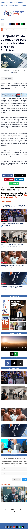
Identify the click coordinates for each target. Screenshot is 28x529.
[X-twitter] (12, 24)
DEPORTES (4, 220)
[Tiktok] (24, 24)
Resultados (17, 479)
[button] (2, 24)
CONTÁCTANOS (4, 2)
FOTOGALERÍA (4, 5)
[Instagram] (14, 24)
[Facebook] (10, 24)
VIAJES (16, 5)
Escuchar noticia (7, 78)
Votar (24, 479)
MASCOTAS (11, 5)
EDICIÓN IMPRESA (19, 2)
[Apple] (19, 24)
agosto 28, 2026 (5, 268)
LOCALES (4, 241)
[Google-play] (22, 24)
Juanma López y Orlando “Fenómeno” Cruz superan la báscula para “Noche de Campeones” (14, 266)
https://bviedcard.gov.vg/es (14, 136)
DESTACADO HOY (13, 504)
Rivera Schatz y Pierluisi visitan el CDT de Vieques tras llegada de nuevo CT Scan (12, 245)
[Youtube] (17, 24)
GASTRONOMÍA (23, 5)
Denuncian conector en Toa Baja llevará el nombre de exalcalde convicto (12, 287)
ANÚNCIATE (12, 2)
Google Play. (12, 197)
